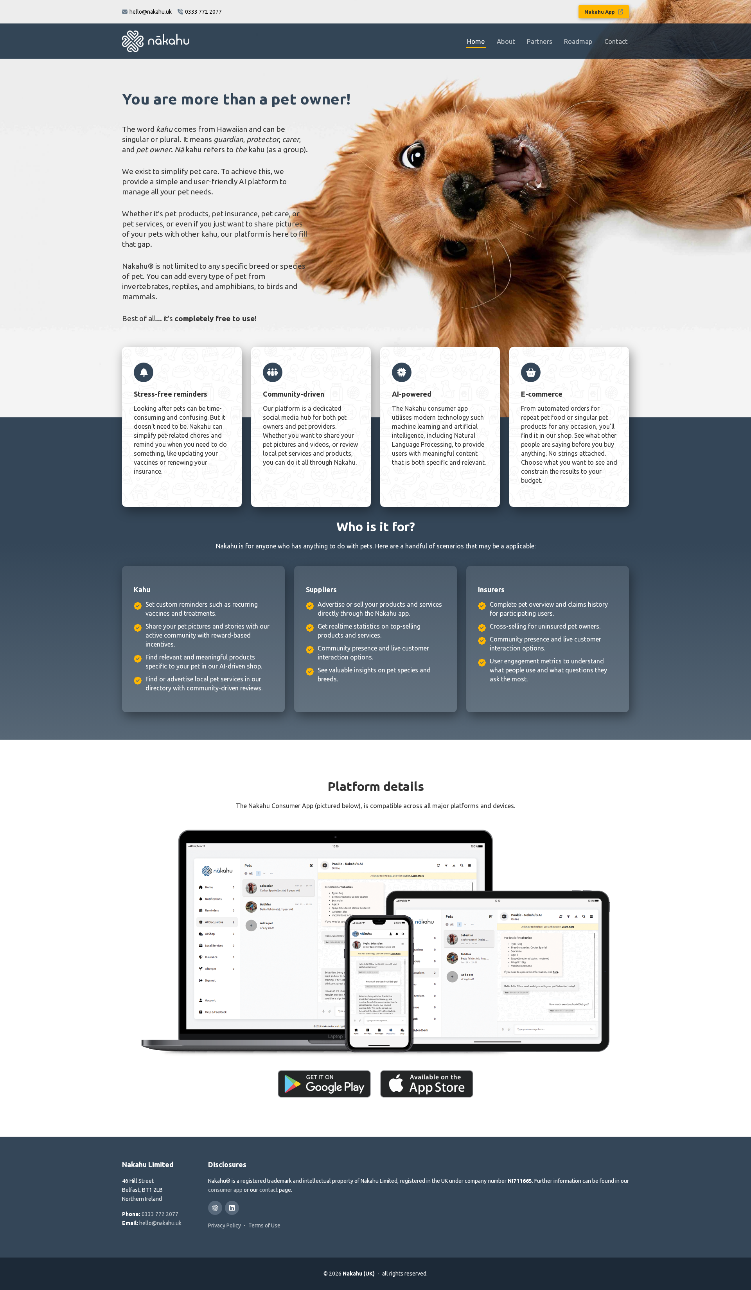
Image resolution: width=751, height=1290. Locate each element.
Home (476, 41)
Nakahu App (600, 11)
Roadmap (578, 41)
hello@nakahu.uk (160, 1223)
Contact (616, 41)
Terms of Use (264, 1225)
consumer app (225, 1190)
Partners (539, 41)
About (506, 41)
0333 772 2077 (160, 1214)
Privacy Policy (224, 1225)
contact (268, 1190)
